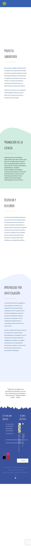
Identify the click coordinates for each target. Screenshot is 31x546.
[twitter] (4, 457)
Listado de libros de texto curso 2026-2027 (20, 438)
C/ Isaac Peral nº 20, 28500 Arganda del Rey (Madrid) (10, 427)
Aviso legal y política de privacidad (15, 470)
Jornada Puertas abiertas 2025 (24, 436)
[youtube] (8, 457)
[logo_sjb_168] (4, 2)
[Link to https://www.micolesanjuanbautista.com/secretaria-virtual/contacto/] (22, 4)
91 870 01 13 (9, 433)
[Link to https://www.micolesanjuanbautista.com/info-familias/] (19, 4)
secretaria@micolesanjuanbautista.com (10, 439)
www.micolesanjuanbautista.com (10, 443)
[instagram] (8, 453)
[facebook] (4, 453)
